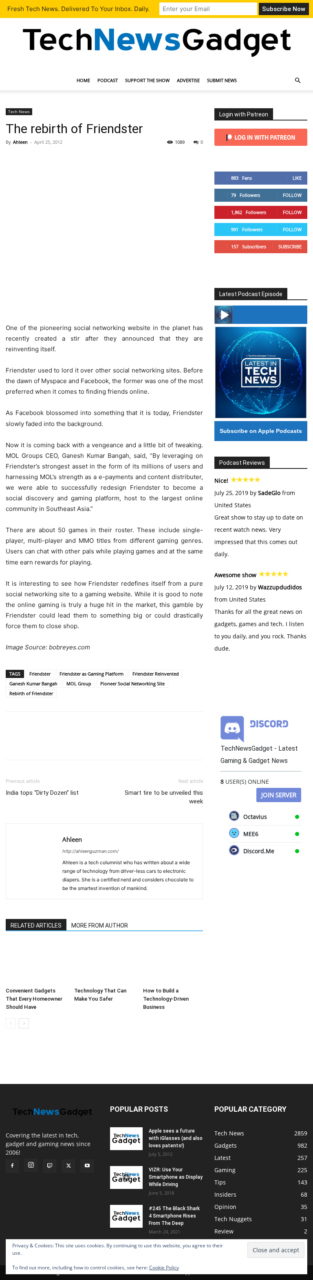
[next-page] (24, 1023)
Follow (292, 195)
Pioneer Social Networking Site (132, 683)
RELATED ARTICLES (36, 925)
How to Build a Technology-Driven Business (166, 999)
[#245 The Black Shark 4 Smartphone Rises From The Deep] (126, 1216)
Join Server (278, 795)
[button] (297, 81)
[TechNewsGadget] (156, 41)
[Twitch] (49, 1166)
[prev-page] (11, 1023)
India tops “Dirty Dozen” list (42, 792)
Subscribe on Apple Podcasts (261, 431)
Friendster (40, 674)
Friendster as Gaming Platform (91, 674)
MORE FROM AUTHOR (99, 925)
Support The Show (147, 80)
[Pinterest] (51, 160)
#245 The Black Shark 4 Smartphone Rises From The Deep (174, 1216)
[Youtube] (87, 1166)
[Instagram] (30, 1165)
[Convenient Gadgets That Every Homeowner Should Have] (36, 962)
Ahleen (20, 142)
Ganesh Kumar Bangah (33, 683)
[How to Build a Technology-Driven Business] (173, 962)
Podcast (107, 80)
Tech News (19, 111)
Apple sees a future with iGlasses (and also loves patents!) (176, 1138)
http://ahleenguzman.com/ (90, 851)
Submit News (222, 80)
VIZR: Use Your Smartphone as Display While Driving (176, 1177)
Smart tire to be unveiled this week (164, 797)
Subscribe (290, 246)
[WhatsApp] (70, 160)
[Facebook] (14, 160)
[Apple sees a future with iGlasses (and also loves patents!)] (126, 1138)
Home (83, 80)
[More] (89, 160)
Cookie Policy (164, 1267)
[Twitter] (32, 160)
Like (297, 178)
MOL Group (78, 683)
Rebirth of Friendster (31, 693)
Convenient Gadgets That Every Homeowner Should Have (34, 999)
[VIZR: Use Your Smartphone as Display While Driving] (126, 1177)
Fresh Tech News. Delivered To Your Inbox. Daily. (78, 9)
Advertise (188, 80)
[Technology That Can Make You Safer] (104, 962)
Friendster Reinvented (155, 674)
